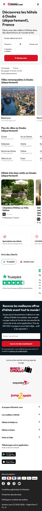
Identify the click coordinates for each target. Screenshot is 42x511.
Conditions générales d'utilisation (15, 489)
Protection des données (11, 494)
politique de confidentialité (18, 351)
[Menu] (4, 4)
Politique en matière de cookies (15, 499)
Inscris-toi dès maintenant (21, 344)
